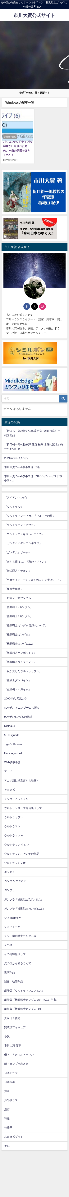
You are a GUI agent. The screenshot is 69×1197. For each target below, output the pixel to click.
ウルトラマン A (13, 835)
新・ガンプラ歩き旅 (16, 1063)
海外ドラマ (11, 1100)
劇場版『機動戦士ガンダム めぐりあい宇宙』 (31, 999)
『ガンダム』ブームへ (17, 552)
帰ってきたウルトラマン (19, 1054)
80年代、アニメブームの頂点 (21, 707)
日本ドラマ (11, 1073)
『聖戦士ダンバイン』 (17, 680)
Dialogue (9, 725)
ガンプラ (9, 890)
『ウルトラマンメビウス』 (20, 525)
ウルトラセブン (13, 817)
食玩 (7, 1146)
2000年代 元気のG (15, 698)
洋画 (7, 1091)
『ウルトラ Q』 (13, 506)
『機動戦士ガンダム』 (17, 634)
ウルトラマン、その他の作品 (21, 853)
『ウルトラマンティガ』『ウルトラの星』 (29, 515)
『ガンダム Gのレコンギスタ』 (23, 543)
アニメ (8, 771)
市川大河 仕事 (12, 1045)
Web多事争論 (12, 762)
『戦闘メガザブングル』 (19, 598)
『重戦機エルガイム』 (17, 689)
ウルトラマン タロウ (16, 844)
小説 (7, 1036)
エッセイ (9, 872)
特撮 (7, 1118)
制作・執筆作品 (13, 981)
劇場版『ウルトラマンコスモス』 (24, 990)
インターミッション (16, 799)
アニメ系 (9, 789)
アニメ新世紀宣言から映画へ (21, 780)
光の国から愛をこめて (17, 963)
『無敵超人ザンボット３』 (20, 652)
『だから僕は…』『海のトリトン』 (25, 561)
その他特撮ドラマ (15, 954)
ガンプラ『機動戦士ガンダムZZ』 (24, 908)
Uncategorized (13, 753)
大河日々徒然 (12, 1018)
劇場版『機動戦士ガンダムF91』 (24, 1008)
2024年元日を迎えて (16, 458)
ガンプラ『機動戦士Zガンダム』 (24, 899)
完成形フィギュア (15, 1027)
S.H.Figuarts (11, 735)
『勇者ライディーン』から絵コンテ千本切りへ (32, 579)
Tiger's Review (13, 744)
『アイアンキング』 (16, 497)
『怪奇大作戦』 (13, 589)
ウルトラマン (12, 826)
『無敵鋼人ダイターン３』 (20, 661)
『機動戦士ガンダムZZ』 (19, 643)
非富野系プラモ (13, 1137)
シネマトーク (12, 926)
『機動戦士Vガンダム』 (18, 607)
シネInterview (12, 917)
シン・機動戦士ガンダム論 (20, 936)
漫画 (7, 1109)
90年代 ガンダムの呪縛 (18, 716)
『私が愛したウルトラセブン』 (23, 671)
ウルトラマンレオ (15, 862)
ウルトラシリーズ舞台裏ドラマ (23, 808)
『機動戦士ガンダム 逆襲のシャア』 (26, 625)
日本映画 (9, 1082)
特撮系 (8, 1127)
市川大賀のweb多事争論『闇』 (22, 467)
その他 (8, 945)
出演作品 (9, 972)
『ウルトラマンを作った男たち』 (24, 534)
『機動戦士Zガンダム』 (18, 616)
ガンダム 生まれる (15, 881)
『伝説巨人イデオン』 (17, 570)
